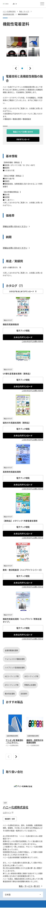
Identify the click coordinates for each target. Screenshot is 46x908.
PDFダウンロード (23, 139)
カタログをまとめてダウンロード (21, 291)
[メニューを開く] (42, 4)
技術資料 (24, 693)
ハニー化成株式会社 (15, 807)
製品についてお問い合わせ (23, 131)
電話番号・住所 (10, 819)
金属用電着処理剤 (11, 650)
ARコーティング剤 (31, 676)
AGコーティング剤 (12, 676)
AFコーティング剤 (11, 685)
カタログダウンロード (23, 337)
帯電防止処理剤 (30, 685)
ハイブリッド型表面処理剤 (15, 667)
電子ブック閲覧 (23, 330)
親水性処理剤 (10, 693)
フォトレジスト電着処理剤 (15, 659)
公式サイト (7, 812)
